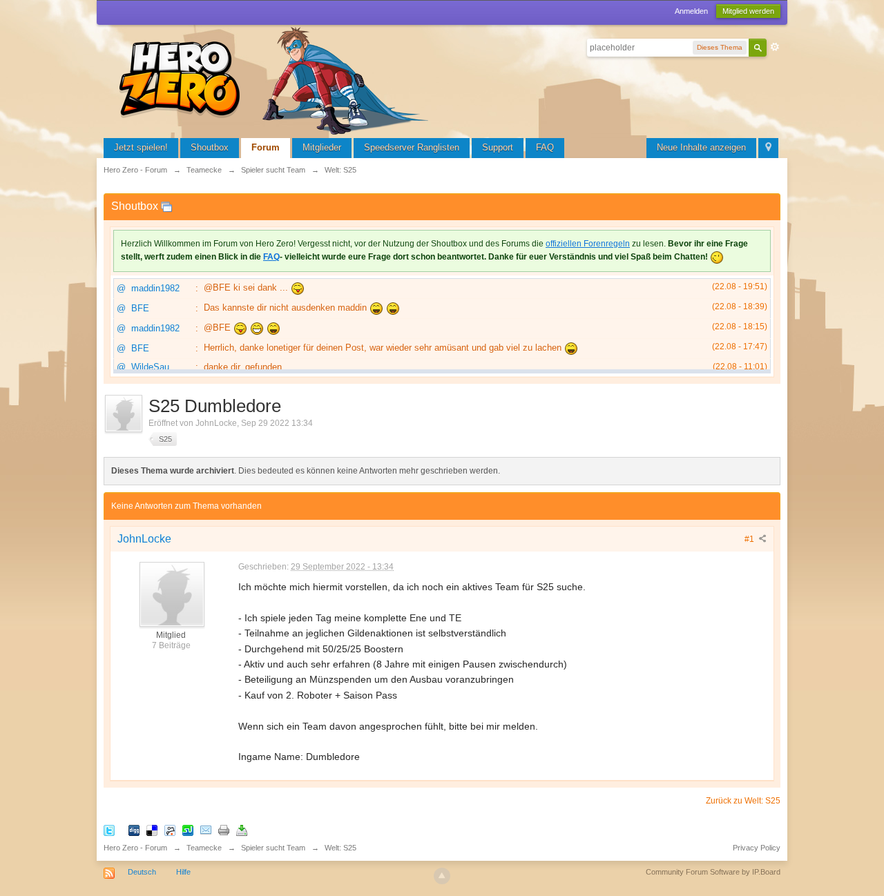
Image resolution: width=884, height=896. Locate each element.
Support (497, 147)
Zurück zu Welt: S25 (743, 801)
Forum (265, 147)
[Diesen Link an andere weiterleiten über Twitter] (109, 829)
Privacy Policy (756, 848)
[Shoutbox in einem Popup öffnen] (166, 206)
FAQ (545, 147)
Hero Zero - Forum (135, 848)
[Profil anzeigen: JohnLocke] (171, 593)
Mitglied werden (748, 11)
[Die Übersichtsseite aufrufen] (276, 79)
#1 (750, 539)
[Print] (223, 829)
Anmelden (691, 11)
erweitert (774, 46)
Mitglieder (321, 147)
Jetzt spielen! (141, 147)
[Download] (241, 829)
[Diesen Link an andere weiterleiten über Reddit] (169, 829)
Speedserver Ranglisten (411, 147)
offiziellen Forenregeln (588, 244)
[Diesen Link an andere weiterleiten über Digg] (134, 829)
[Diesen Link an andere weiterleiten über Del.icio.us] (151, 829)
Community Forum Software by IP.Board (713, 872)
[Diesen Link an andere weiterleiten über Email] (205, 829)
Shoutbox (210, 147)
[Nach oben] (442, 876)
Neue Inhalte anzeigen (701, 147)
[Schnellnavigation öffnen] (768, 148)
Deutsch (142, 872)
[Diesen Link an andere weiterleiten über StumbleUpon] (187, 829)
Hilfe (183, 872)
